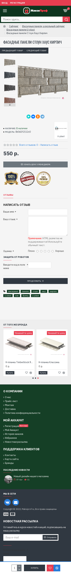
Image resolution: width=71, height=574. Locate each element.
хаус (44, 291)
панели (25, 291)
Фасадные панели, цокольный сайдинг (43, 26)
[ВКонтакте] (33, 117)
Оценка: (7, 251)
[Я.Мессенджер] (29, 117)
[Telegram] (42, 117)
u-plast (8, 295)
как (17, 295)
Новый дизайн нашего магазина (31, 476)
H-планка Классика (49, 362)
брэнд (25, 295)
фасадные (13, 291)
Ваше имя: (8, 211)
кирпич (53, 291)
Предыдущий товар (12, 50)
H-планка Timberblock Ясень (20, 362)
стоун (35, 291)
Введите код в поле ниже (14, 266)
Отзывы (8, 195)
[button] (10, 57)
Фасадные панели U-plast (20, 29)
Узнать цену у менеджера (37, 164)
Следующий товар (36, 50)
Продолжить (34, 281)
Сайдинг (13, 26)
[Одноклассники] (38, 117)
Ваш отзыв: (9, 219)
